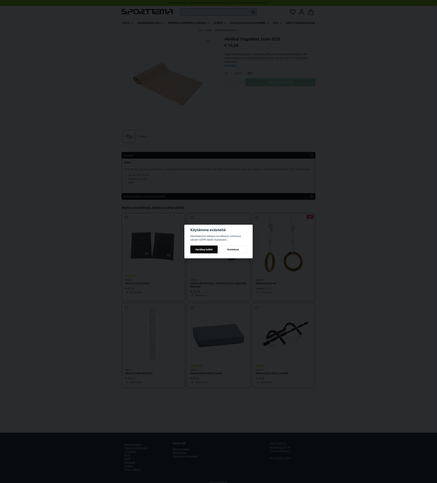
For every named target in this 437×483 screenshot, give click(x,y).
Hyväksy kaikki (204, 249)
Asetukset (233, 249)
